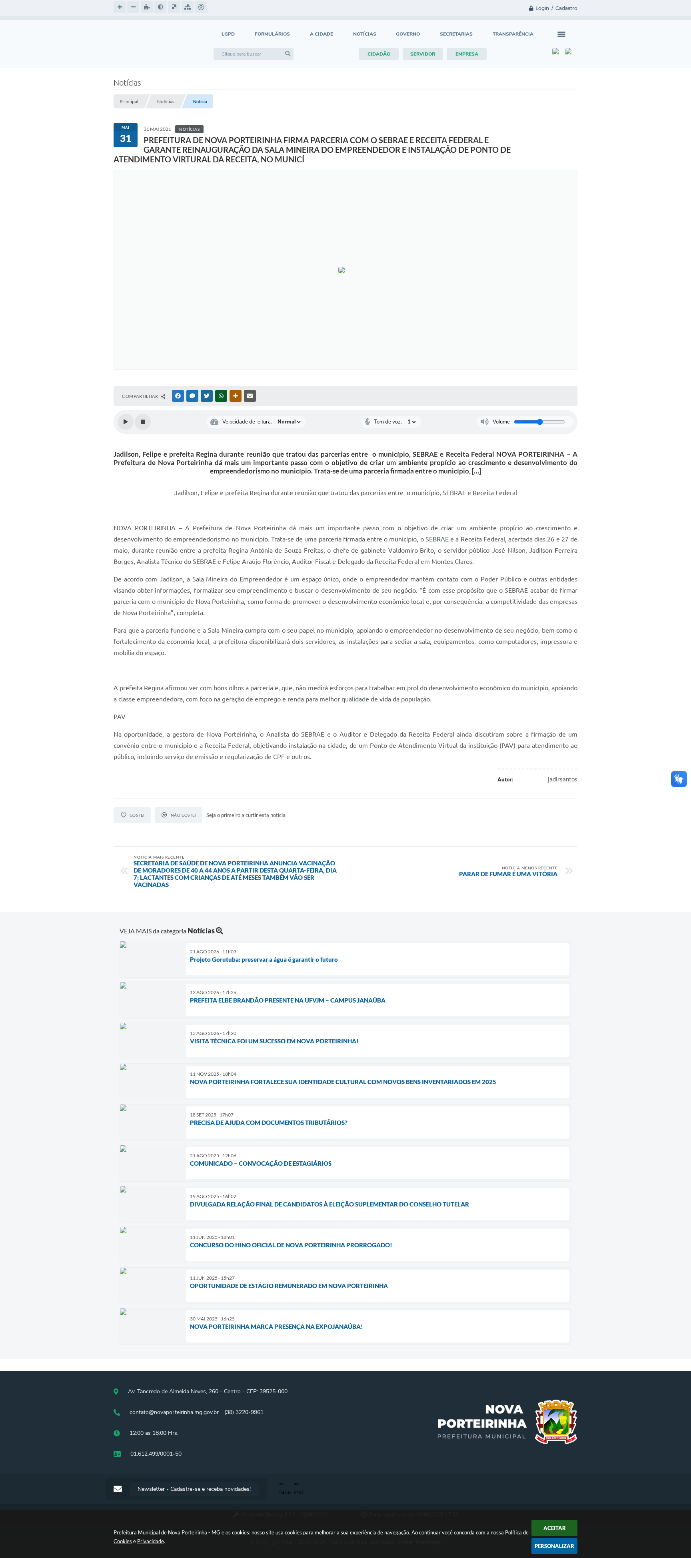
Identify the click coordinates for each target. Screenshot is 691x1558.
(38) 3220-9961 (244, 1412)
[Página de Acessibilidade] (201, 7)
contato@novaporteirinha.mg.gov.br (174, 1412)
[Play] (126, 422)
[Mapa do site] (188, 7)
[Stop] (143, 422)
